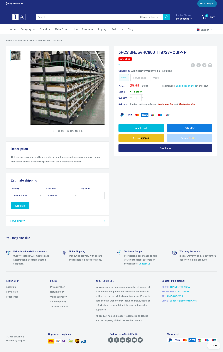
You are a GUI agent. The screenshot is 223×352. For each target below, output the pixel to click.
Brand (43, 29)
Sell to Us (117, 29)
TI (119, 65)
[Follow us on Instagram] (116, 340)
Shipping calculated (186, 85)
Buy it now (165, 148)
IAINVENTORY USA (180, 286)
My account (182, 18)
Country (15, 188)
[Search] (166, 17)
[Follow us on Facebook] (110, 340)
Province (51, 188)
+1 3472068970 (182, 291)
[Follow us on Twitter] (140, 340)
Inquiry (102, 29)
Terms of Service (59, 306)
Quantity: (123, 97)
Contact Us (144, 263)
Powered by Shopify (15, 340)
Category (26, 29)
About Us (11, 286)
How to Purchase (83, 29)
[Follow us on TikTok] (128, 340)
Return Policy (57, 291)
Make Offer (61, 29)
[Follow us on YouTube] (134, 340)
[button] (204, 29)
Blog (130, 29)
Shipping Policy (58, 301)
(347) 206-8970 (175, 296)
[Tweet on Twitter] (204, 65)
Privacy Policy (57, 286)
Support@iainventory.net (183, 300)
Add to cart (141, 127)
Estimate (20, 205)
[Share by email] (210, 65)
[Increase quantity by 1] (142, 97)
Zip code (85, 188)
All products (20, 40)
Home (12, 29)
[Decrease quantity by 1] (131, 97)
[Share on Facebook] (193, 65)
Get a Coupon (207, 3)
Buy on (136, 137)
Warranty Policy (58, 296)
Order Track (12, 296)
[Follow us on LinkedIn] (122, 340)
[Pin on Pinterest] (198, 65)
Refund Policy (17, 220)
